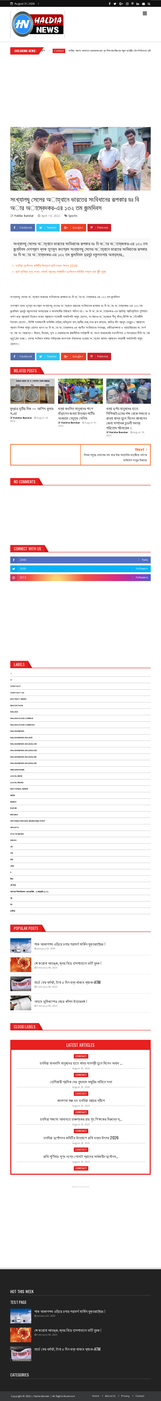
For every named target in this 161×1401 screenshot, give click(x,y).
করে (11, 859)
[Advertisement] (80, 89)
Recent (14, 814)
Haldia (14, 711)
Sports (72, 216)
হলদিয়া (12, 911)
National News (19, 788)
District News (18, 699)
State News (17, 833)
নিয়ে (11, 878)
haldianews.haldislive (23, 756)
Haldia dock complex (22, 724)
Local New (16, 776)
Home (95, 1396)
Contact (42, 50)
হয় (11, 904)
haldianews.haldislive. (23, 763)
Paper (13, 808)
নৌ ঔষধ (13, 885)
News (13, 801)
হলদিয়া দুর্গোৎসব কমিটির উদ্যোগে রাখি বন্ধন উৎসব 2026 (47, 265)
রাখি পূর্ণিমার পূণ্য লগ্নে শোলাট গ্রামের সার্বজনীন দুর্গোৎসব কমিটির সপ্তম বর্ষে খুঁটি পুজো (61, 271)
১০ (11, 679)
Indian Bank (17, 769)
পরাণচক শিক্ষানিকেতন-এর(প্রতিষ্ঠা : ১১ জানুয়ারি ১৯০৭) (29, 891)
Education (16, 705)
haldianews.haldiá (21, 737)
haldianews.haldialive (23, 743)
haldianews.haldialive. (23, 750)
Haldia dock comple (21, 718)
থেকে (12, 866)
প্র (11, 898)
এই (11, 846)
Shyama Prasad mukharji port (27, 820)
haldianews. (17, 731)
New (12, 795)
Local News (16, 782)
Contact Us (17, 692)
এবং (11, 853)
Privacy (125, 1396)
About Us (110, 1396)
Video (13, 840)
